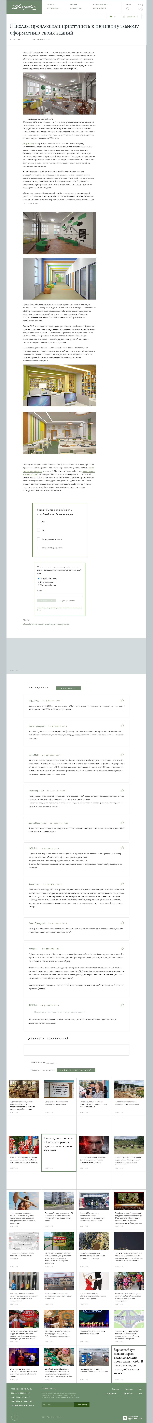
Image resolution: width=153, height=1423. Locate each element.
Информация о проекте (22, 1405)
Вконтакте (129, 1389)
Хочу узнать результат (52, 547)
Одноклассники (111, 1394)
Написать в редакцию (22, 1401)
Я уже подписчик (67, 600)
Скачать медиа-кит (20, 1393)
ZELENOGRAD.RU (41, 39)
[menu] (77, 6)
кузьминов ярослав (60, 624)
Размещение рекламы (21, 1389)
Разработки (28, 143)
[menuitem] (53, 4)
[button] (46, 600)
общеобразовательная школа (37, 624)
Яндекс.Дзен (128, 1394)
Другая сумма (46, 582)
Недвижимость (101, 4)
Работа (73, 4)
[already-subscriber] (67, 600)
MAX (140, 1389)
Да (43, 521)
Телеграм (115, 1389)
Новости (51, 4)
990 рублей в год (48, 585)
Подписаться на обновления (43, 1070)
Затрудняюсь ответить (52, 539)
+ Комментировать (67, 688)
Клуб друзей (99, 8)
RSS (140, 1394)
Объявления (76, 8)
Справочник (53, 8)
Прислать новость (20, 1397)
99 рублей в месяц (48, 578)
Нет (43, 530)
